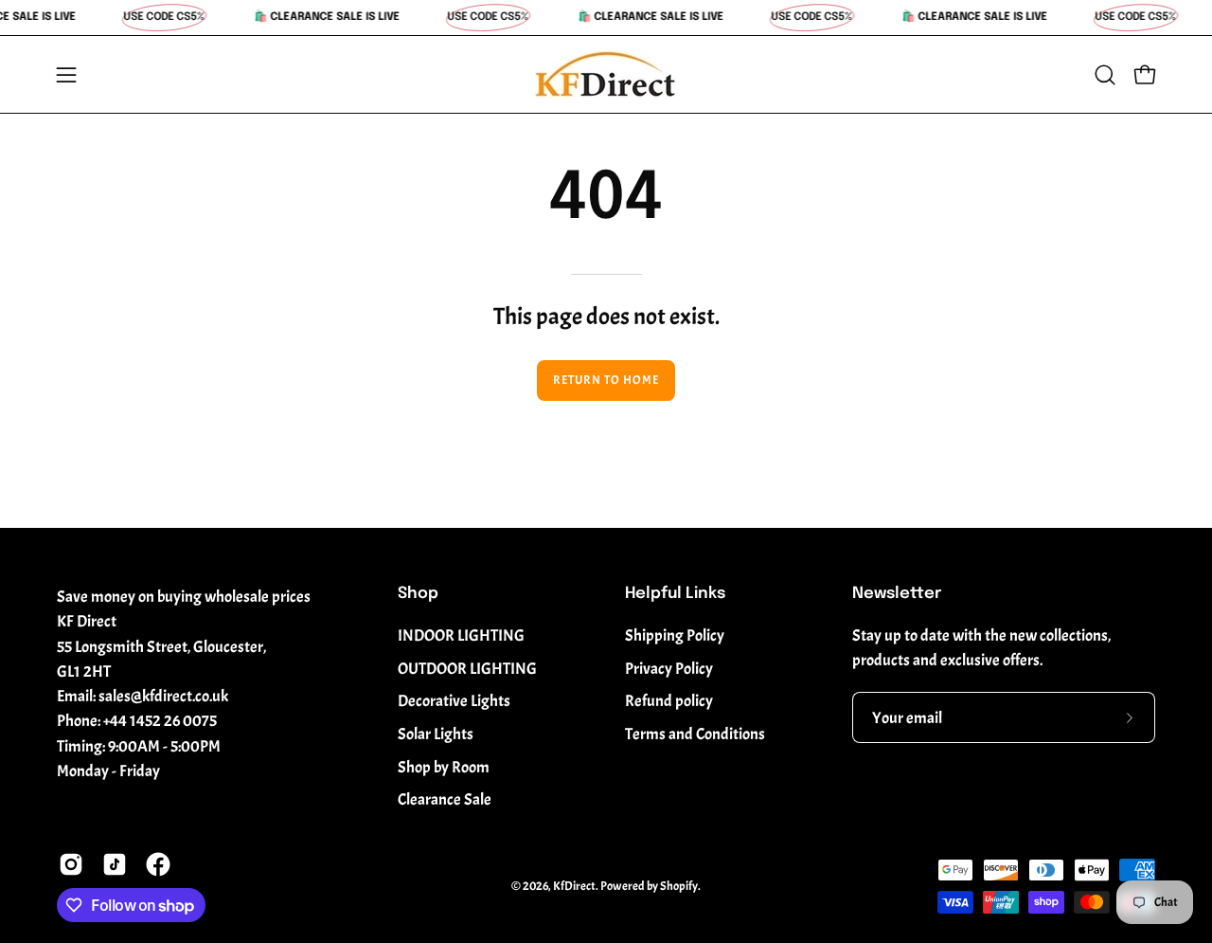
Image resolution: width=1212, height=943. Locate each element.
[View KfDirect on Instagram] (71, 864)
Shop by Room (444, 767)
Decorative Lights (454, 701)
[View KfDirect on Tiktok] (114, 864)
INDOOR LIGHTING (461, 635)
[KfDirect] (606, 74)
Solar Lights (435, 734)
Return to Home (605, 380)
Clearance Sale (444, 799)
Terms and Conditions (695, 734)
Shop (418, 594)
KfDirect (574, 886)
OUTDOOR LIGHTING (467, 669)
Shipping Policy (674, 635)
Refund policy (669, 701)
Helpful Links (675, 594)
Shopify (679, 886)
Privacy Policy (669, 669)
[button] (1105, 75)
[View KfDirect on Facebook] (158, 864)
